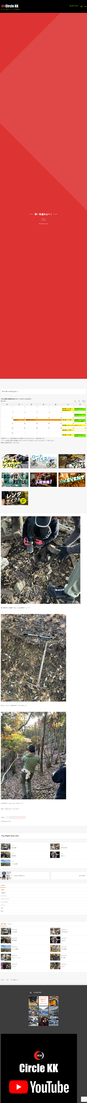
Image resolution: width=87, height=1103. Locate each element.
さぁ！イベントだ (16, 957)
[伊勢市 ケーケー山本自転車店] (9, 6)
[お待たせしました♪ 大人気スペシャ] (33, 1001)
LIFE (43, 219)
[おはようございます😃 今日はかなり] (53, 1001)
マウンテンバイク (21, 817)
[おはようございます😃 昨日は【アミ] (33, 1011)
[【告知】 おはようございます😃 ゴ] (43, 1011)
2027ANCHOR (63, 847)
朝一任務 (63, 957)
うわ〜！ (63, 966)
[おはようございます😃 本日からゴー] (53, 1011)
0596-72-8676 (74, 6)
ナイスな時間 (14, 864)
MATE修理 (13, 855)
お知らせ (62, 855)
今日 (83, 401)
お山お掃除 (13, 847)
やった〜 (14, 966)
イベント (13, 817)
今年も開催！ (64, 949)
